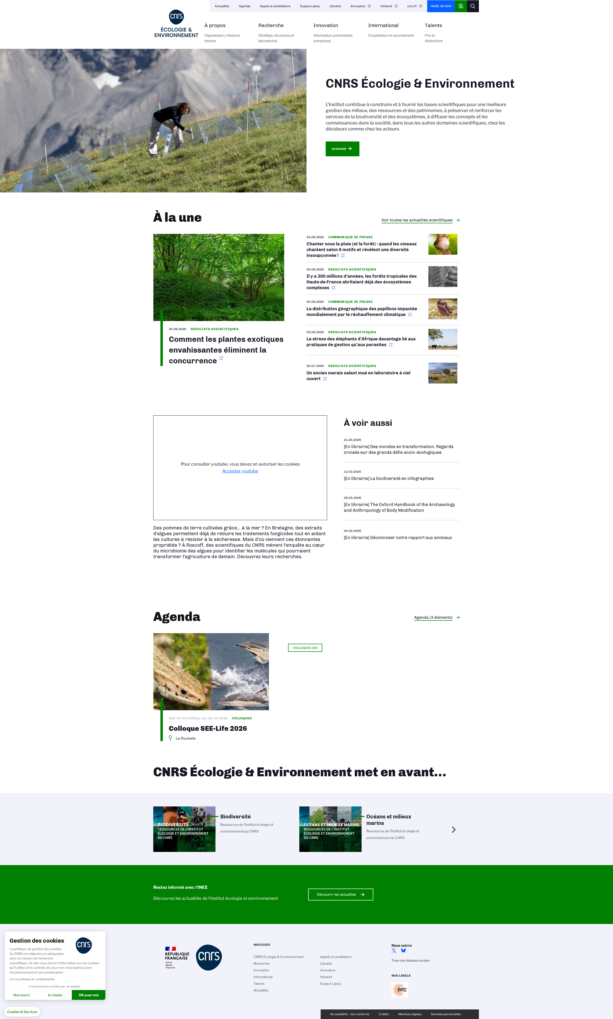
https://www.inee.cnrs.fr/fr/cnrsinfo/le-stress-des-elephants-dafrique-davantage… (383, 340)
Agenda (244, 6)
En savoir (339, 149)
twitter (393, 950)
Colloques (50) (305, 648)
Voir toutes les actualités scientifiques (417, 220)
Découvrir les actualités (336, 894)
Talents (434, 33)
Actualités (222, 6)
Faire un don (441, 6)
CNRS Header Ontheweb (461, 6)
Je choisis (55, 995)
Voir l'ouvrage (402, 475)
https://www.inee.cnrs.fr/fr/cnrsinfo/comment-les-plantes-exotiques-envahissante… (218, 300)
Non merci (21, 995)
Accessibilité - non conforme (349, 1014)
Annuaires (358, 6)
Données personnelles (446, 1014)
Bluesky (403, 950)
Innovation (333, 33)
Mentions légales (409, 1014)
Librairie (335, 6)
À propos (222, 33)
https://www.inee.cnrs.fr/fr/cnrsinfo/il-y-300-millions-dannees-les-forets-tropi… (383, 278)
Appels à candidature (275, 6)
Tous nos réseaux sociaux (411, 960)
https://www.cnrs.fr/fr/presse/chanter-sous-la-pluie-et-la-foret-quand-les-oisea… (383, 248)
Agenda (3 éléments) (433, 617)
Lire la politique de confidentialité (32, 979)
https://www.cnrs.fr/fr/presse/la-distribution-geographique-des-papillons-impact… (383, 310)
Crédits (384, 1014)
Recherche (276, 33)
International (391, 30)
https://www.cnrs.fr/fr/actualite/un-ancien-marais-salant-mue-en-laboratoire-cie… (383, 373)
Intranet (386, 6)
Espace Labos (310, 6)
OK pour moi (89, 995)
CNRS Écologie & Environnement (279, 957)
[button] (22, 1012)
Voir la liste (402, 446)
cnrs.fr (412, 6)
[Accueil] (176, 23)
